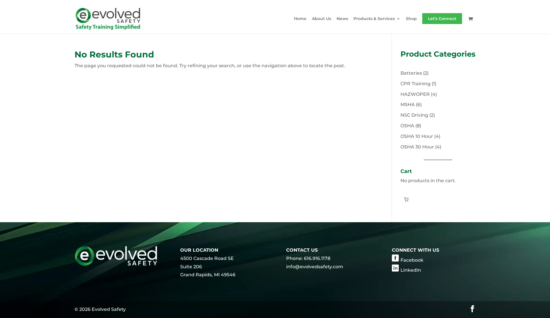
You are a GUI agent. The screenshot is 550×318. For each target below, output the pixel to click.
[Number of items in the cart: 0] (406, 199)
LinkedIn (410, 270)
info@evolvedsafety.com (314, 266)
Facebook (411, 260)
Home (300, 19)
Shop (411, 19)
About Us (321, 19)
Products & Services (374, 19)
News (342, 19)
